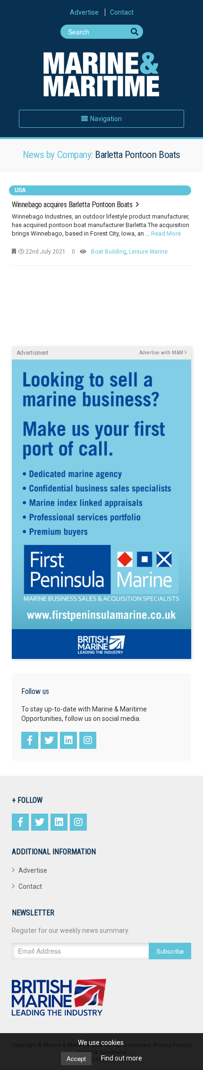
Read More (166, 233)
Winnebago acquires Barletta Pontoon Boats (73, 204)
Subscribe (170, 951)
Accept (76, 1058)
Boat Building (108, 251)
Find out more (121, 1058)
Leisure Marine (148, 251)
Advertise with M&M (162, 353)
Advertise (84, 12)
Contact (122, 12)
